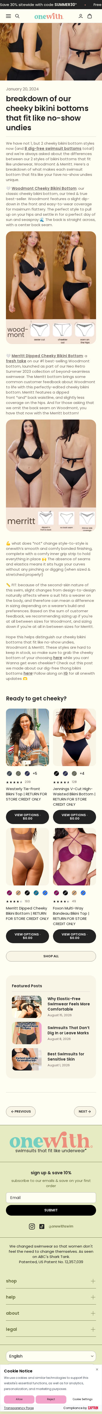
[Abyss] (56, 773)
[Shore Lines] (9, 773)
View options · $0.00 (27, 817)
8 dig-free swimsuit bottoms (53, 148)
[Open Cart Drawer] (89, 16)
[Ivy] (18, 773)
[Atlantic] (27, 773)
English (16, 1356)
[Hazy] (9, 892)
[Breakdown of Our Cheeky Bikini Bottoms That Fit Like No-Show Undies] (49, 16)
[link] (27, 794)
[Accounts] (80, 16)
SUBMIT (51, 1210)
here (57, 657)
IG (66, 673)
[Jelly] (45, 892)
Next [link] (83, 1111)
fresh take (16, 361)
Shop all (51, 956)
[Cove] (18, 892)
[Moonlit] (36, 892)
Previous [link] (23, 1111)
